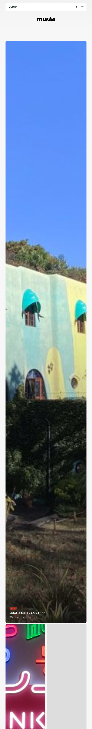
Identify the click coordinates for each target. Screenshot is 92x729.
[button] (82, 7)
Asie (13, 608)
